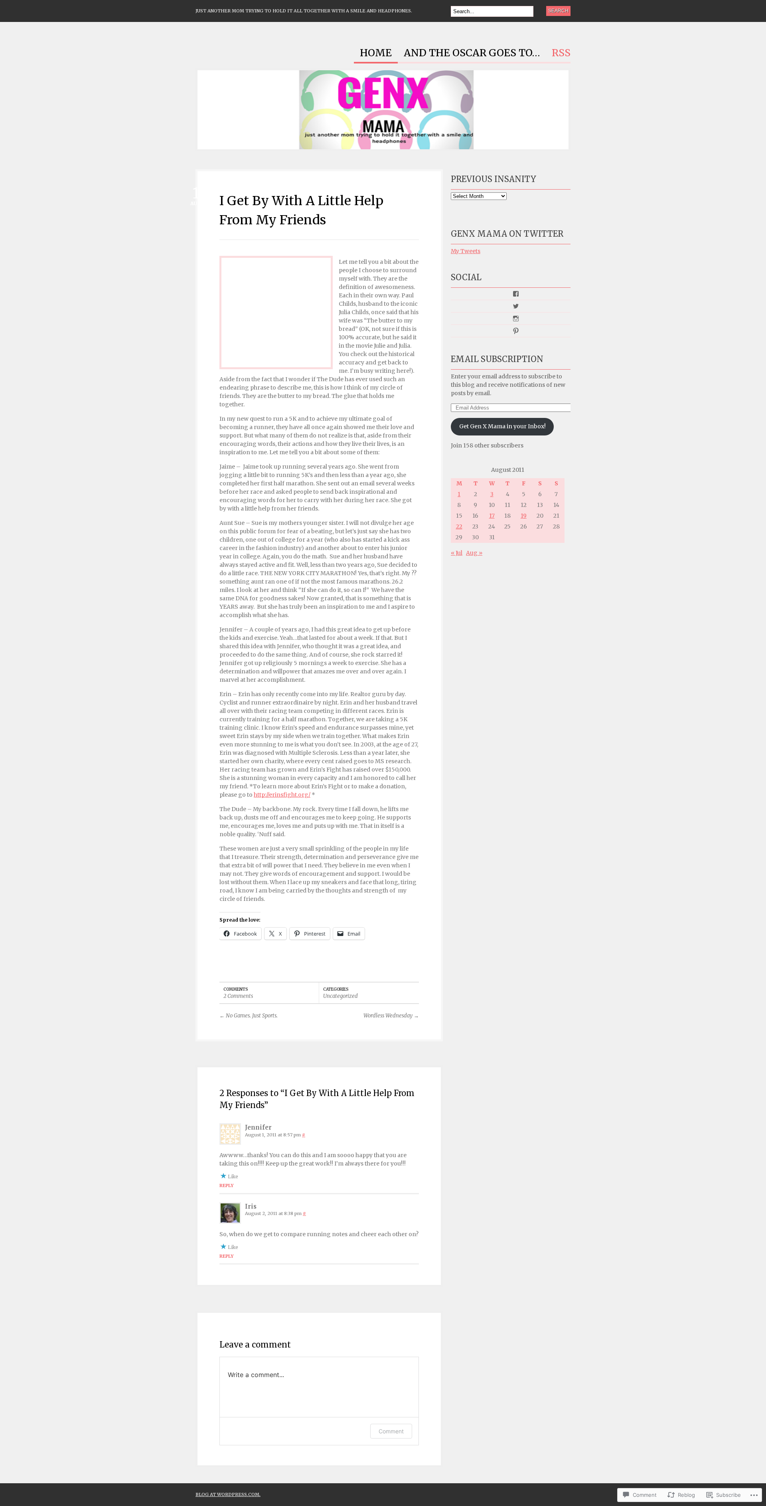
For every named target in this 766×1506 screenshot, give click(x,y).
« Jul (456, 552)
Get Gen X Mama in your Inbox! (502, 426)
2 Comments (238, 996)
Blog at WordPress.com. (228, 1494)
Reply (226, 1185)
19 (524, 515)
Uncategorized (340, 996)
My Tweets (465, 251)
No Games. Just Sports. (248, 1015)
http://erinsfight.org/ (282, 794)
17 (492, 515)
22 (459, 526)
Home (376, 53)
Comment (391, 1431)
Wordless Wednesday (391, 1015)
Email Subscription (497, 359)
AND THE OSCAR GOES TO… (472, 53)
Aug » (474, 552)
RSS (561, 53)
